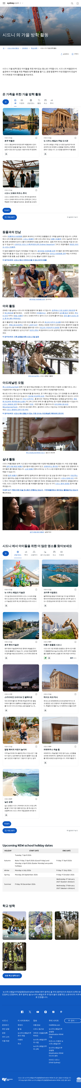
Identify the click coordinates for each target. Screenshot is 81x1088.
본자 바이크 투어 (33, 376)
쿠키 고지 (5, 1037)
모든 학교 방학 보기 (12, 975)
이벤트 (20, 1040)
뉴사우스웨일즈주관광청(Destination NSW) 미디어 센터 (56, 1052)
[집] (13, 3)
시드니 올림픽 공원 (10, 404)
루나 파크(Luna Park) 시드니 (35, 452)
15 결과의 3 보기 (72, 217)
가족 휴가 (25, 48)
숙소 (19, 1044)
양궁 (31, 404)
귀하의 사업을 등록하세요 (40, 1034)
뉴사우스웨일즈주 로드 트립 (24, 1034)
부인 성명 (5, 1029)
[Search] (72, 4)
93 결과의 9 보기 (72, 830)
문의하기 (5, 1025)
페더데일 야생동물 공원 (37, 299)
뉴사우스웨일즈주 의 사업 (40, 1041)
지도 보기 (11, 217)
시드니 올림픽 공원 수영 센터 (17, 410)
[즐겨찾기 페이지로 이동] (77, 3)
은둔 (3, 1033)
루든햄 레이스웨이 (19, 401)
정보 (35, 1021)
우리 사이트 (54, 1021)
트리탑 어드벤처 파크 (36, 396)
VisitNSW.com (54, 1025)
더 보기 (6, 210)
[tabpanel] (40, 23)
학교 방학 (34, 48)
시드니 (5, 1021)
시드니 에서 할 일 (13, 48)
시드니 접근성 (38, 1029)
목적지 (20, 1025)
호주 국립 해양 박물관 (37, 532)
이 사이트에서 (24, 1021)
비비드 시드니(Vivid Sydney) (54, 1061)
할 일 (20, 1029)
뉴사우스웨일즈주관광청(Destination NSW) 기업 (56, 1033)
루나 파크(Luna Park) (11, 387)
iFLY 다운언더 (28, 399)
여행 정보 (36, 1025)
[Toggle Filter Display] (6, 101)
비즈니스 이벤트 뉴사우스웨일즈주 (56, 1042)
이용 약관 (5, 1041)
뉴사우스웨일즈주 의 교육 (40, 1047)
